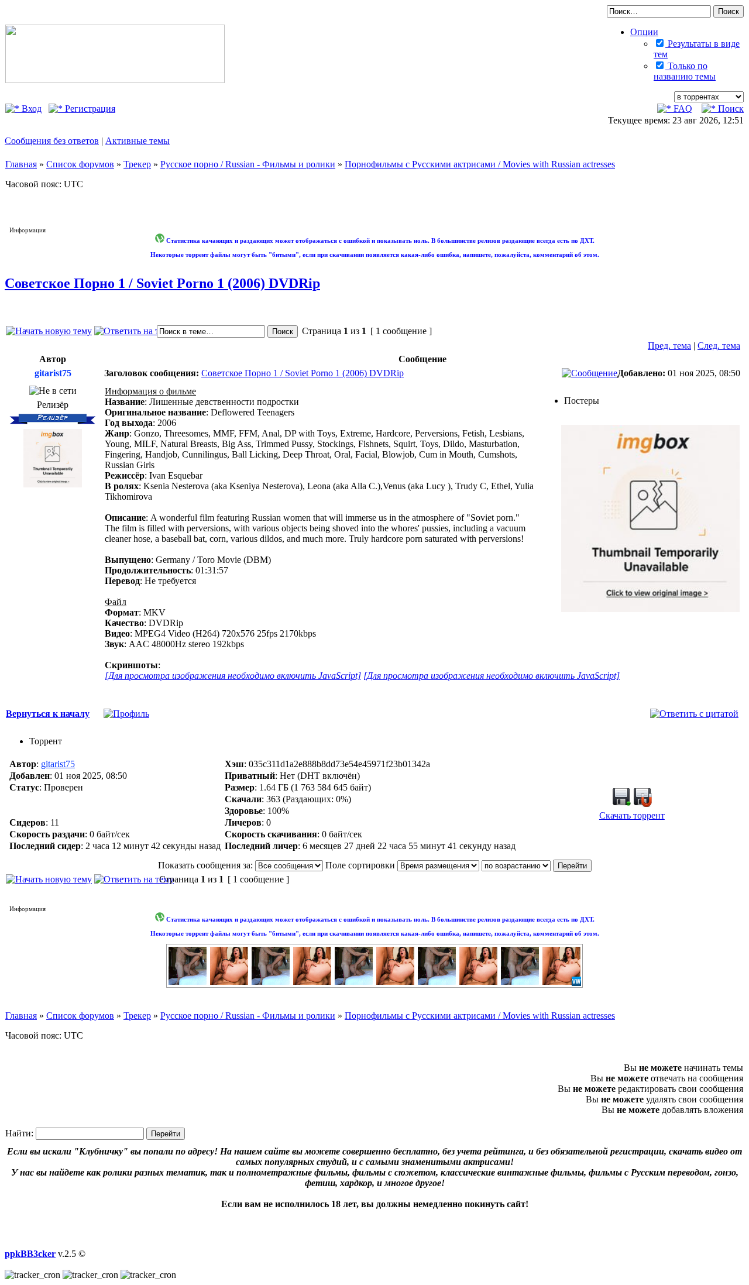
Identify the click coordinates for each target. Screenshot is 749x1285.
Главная (21, 164)
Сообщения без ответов (52, 141)
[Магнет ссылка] (642, 804)
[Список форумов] (115, 80)
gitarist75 (58, 764)
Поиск (730, 109)
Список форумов (80, 164)
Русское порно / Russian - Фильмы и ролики (247, 164)
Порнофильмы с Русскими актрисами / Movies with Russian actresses (480, 164)
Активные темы (137, 141)
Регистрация (89, 109)
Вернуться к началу (48, 714)
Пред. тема (669, 346)
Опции (644, 32)
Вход (30, 109)
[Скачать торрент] (621, 804)
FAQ (681, 109)
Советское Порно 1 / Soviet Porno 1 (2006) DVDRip (162, 283)
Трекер (137, 164)
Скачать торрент (632, 815)
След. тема (719, 346)
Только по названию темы (685, 71)
